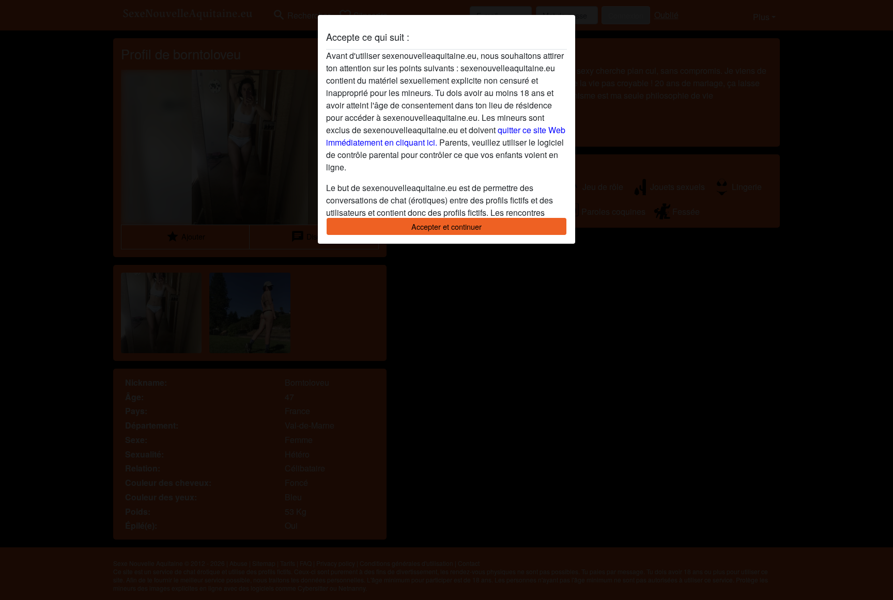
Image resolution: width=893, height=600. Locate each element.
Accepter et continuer (446, 226)
